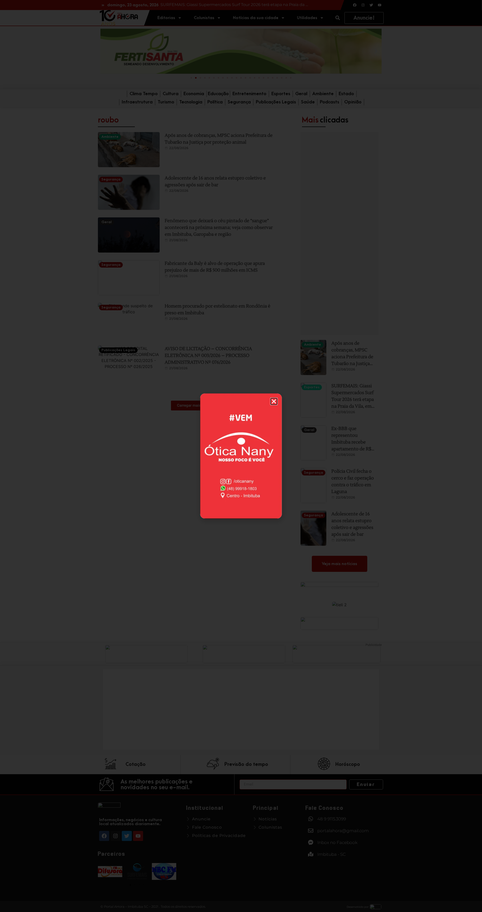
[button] (274, 401)
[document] (241, 456)
